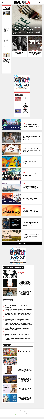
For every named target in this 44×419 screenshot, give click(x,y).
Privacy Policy (25, 413)
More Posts (22, 243)
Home (22, 413)
